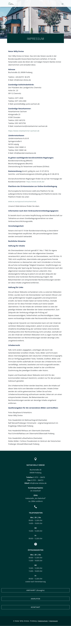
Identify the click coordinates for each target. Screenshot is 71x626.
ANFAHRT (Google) (35, 590)
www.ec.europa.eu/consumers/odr (22, 201)
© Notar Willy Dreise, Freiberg (25, 621)
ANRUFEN (35, 599)
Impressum (53, 621)
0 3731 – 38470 (35, 477)
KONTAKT (35, 607)
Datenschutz (43, 621)
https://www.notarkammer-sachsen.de (23, 131)
